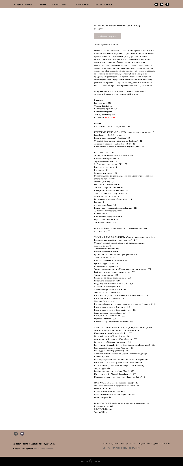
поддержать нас (128, 443)
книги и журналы (111, 443)
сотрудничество (144, 443)
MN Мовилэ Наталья (43, 448)
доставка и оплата (162, 443)
